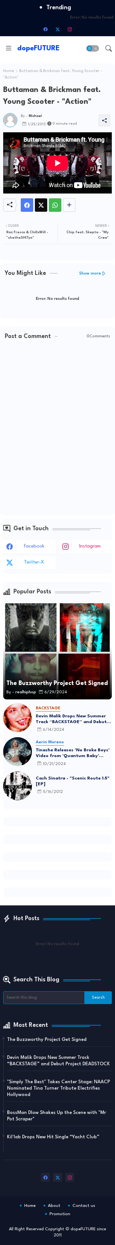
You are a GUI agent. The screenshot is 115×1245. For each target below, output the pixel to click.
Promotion (60, 1214)
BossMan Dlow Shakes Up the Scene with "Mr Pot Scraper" (56, 1116)
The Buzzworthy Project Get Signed (47, 1039)
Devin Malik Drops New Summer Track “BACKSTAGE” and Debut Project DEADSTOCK (71, 719)
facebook (34, 546)
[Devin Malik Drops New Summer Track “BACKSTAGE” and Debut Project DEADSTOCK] (17, 717)
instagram (90, 546)
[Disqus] (57, 428)
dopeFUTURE (38, 48)
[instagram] (69, 29)
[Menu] (8, 48)
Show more (90, 273)
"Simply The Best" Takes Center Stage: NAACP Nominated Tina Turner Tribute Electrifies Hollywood (58, 1088)
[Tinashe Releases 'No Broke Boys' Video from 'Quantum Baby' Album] (17, 751)
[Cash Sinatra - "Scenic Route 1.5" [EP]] (17, 785)
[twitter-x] (57, 29)
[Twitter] (41, 205)
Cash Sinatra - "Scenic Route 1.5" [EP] (73, 781)
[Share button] (69, 205)
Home (8, 71)
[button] (92, 48)
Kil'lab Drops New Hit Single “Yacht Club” (53, 1137)
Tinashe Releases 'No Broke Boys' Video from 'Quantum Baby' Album (73, 753)
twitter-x (34, 562)
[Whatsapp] (55, 205)
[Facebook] (27, 205)
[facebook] (45, 29)
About (54, 1205)
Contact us (84, 1205)
